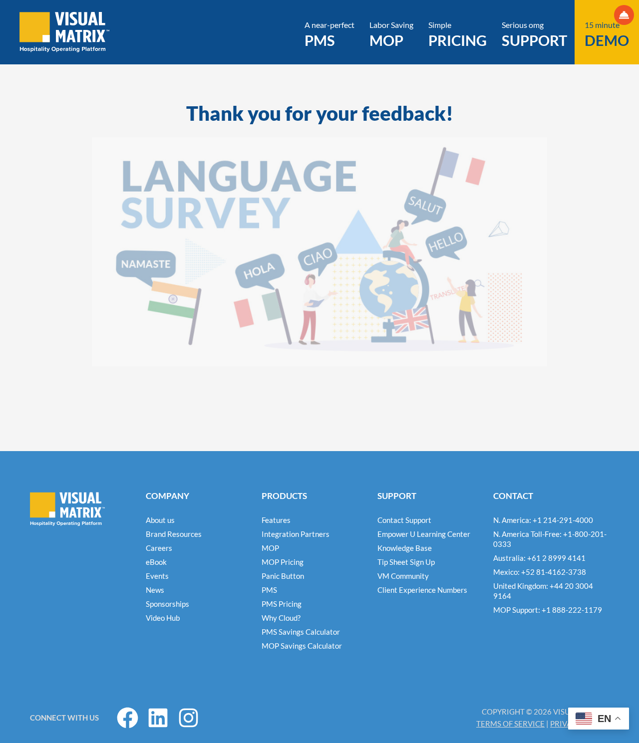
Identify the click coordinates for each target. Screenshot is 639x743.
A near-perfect (329, 34)
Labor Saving (391, 34)
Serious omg (534, 34)
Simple (457, 34)
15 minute (607, 34)
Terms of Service (510, 723)
